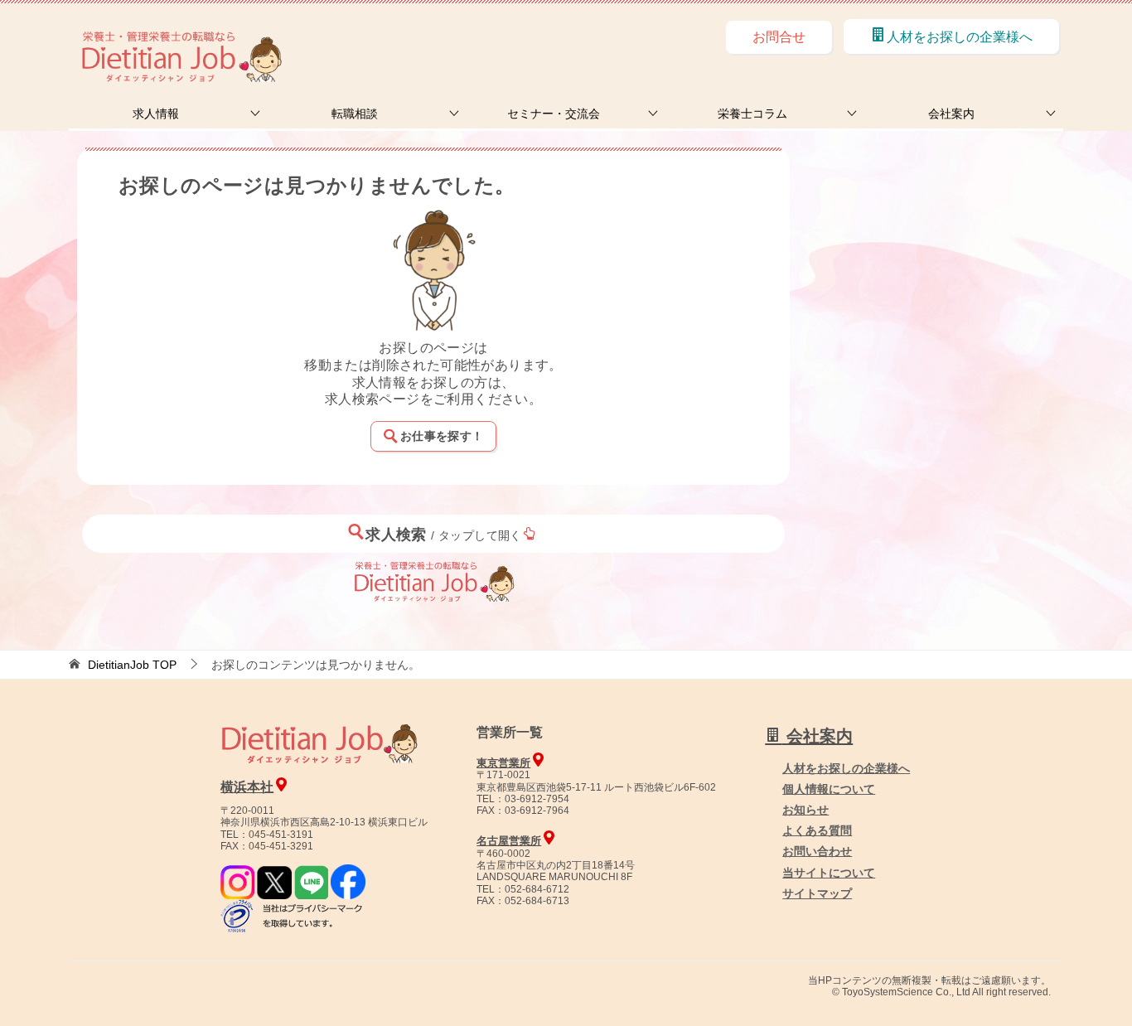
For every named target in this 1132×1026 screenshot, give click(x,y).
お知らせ (805, 809)
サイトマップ (817, 893)
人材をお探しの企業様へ (960, 37)
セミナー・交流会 (553, 113)
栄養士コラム (752, 113)
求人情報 (156, 113)
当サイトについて (828, 872)
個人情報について (828, 789)
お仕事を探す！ (441, 436)
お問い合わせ (817, 851)
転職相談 (354, 113)
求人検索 (443, 534)
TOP (132, 664)
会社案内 (951, 113)
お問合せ (778, 37)
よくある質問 (817, 830)
